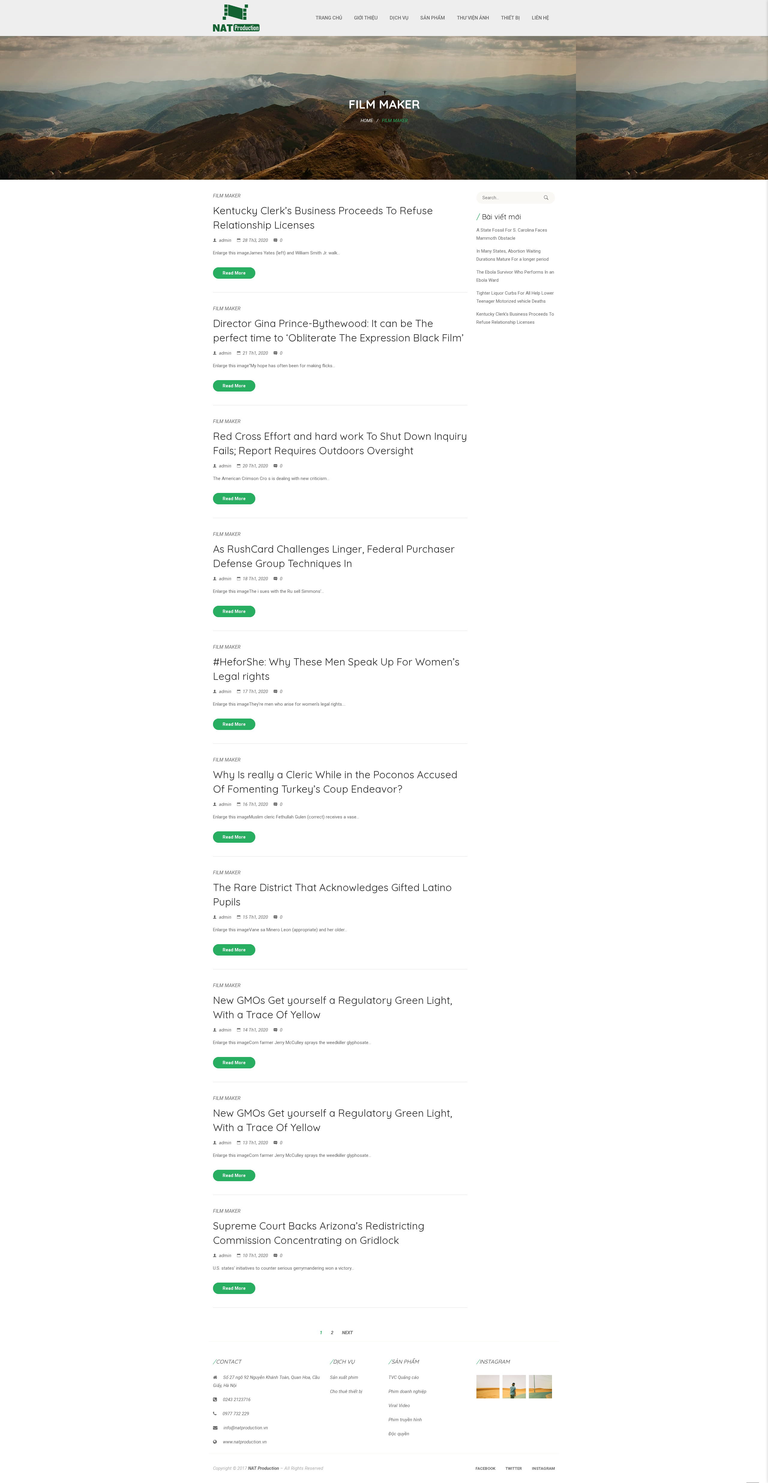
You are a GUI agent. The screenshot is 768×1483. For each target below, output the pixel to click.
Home (367, 120)
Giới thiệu (366, 18)
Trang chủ (329, 18)
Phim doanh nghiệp (407, 1391)
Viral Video (399, 1405)
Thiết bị (510, 18)
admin (225, 240)
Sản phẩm (432, 18)
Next (347, 1332)
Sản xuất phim (344, 1377)
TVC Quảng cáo (403, 1377)
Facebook (485, 1468)
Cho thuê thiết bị (346, 1391)
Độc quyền (398, 1433)
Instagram (543, 1468)
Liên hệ (540, 18)
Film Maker (227, 196)
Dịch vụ (399, 18)
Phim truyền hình (405, 1419)
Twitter (514, 1468)
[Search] (546, 198)
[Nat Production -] (236, 17)
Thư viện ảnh (473, 18)
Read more (234, 273)
